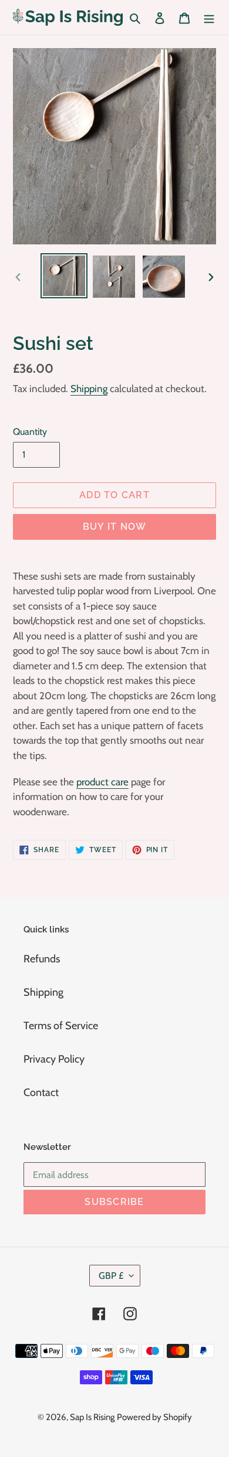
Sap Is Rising (92, 1417)
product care (102, 782)
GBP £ (111, 1275)
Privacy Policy (54, 1059)
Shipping (88, 388)
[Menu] (209, 17)
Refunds (41, 958)
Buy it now (115, 526)
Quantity (30, 431)
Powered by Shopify (154, 1417)
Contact (41, 1092)
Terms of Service (60, 1025)
